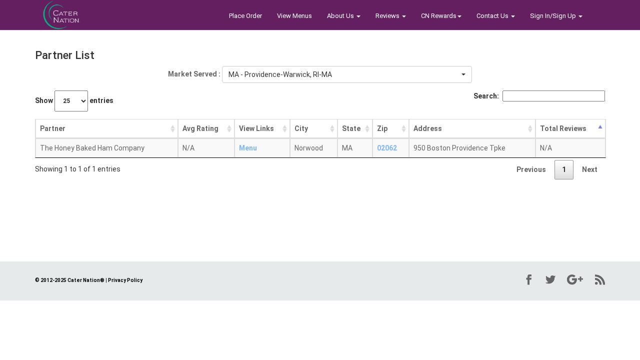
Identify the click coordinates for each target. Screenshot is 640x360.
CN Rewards (438, 16)
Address (428, 128)
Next (590, 170)
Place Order (245, 16)
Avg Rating (200, 128)
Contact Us (493, 16)
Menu (248, 148)
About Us (341, 16)
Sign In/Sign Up (554, 16)
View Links (256, 128)
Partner (53, 128)
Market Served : (194, 74)
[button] (347, 74)
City (301, 128)
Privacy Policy (125, 280)
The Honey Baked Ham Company (92, 148)
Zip (382, 128)
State (351, 128)
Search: (486, 96)
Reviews (388, 16)
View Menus (294, 16)
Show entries (74, 100)
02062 (387, 148)
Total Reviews (563, 128)
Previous (531, 170)
